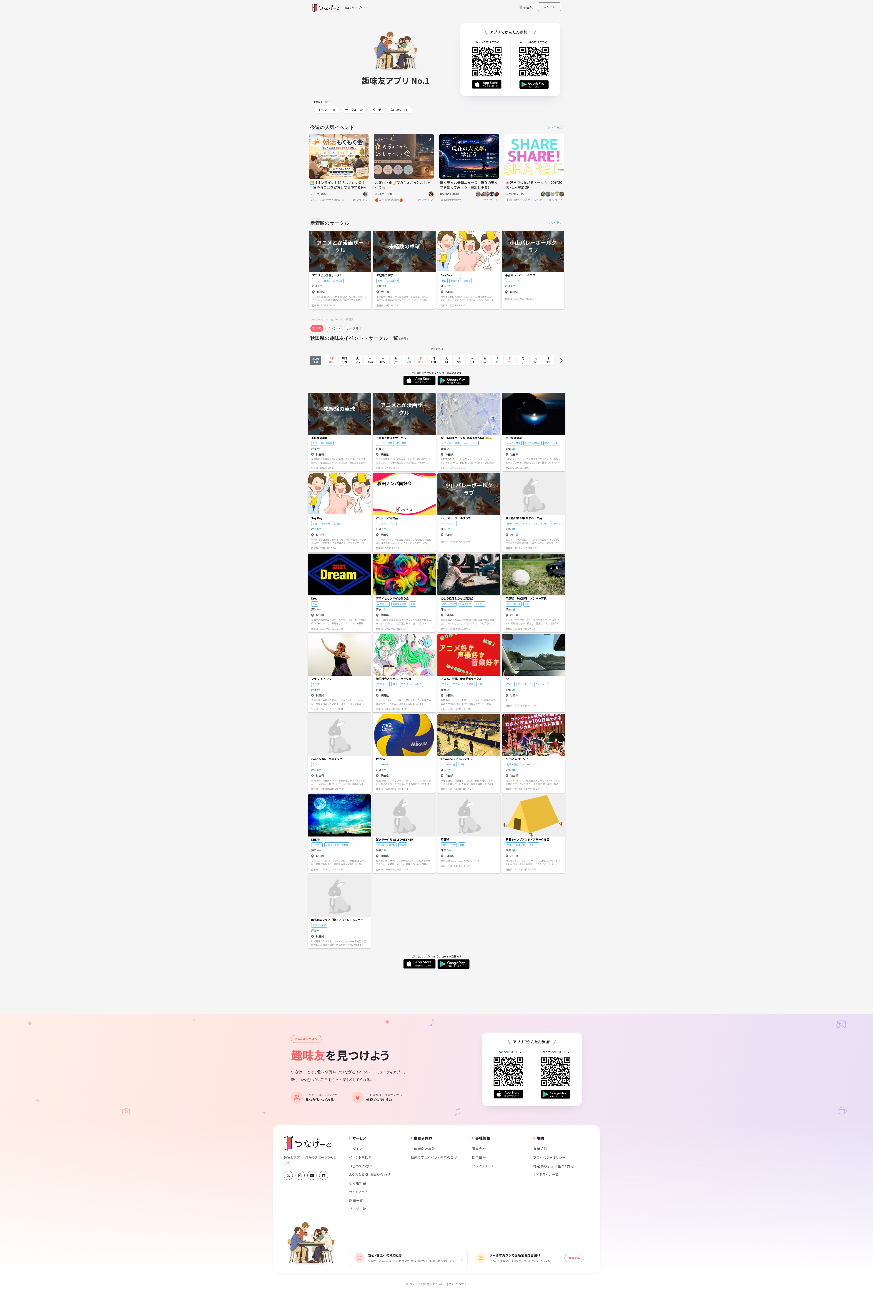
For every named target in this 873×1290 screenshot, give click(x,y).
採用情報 (479, 1157)
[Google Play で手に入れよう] (534, 84)
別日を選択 (315, 360)
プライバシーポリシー (549, 1157)
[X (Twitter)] (288, 1175)
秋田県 (350, 319)
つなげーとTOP (319, 319)
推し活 (376, 110)
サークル (352, 328)
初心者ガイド (400, 110)
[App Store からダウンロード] (487, 84)
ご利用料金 (357, 1183)
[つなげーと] (307, 1143)
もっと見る (555, 127)
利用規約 (540, 1148)
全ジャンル (337, 319)
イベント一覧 (327, 110)
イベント (333, 328)
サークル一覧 (354, 110)
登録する (574, 1258)
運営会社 (479, 1148)
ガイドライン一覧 (546, 1174)
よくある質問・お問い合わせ (370, 1174)
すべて (316, 328)
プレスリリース (483, 1166)
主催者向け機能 (423, 1148)
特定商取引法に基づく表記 (553, 1166)
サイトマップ (358, 1191)
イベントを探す (360, 1157)
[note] (323, 1175)
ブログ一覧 (357, 1208)
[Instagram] (300, 1175)
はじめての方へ (361, 1166)
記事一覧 (356, 1200)
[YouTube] (311, 1175)
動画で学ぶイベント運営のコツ (434, 1157)
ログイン (549, 7)
